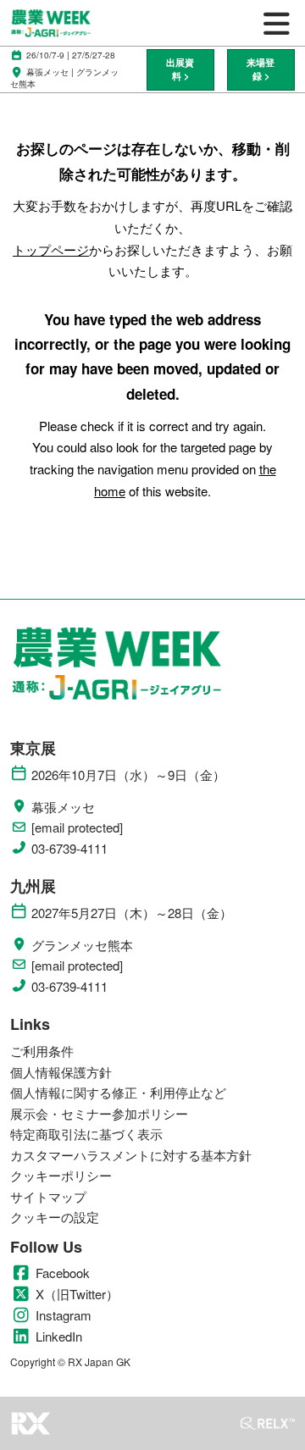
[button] (180, 70)
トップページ (51, 249)
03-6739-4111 (69, 848)
